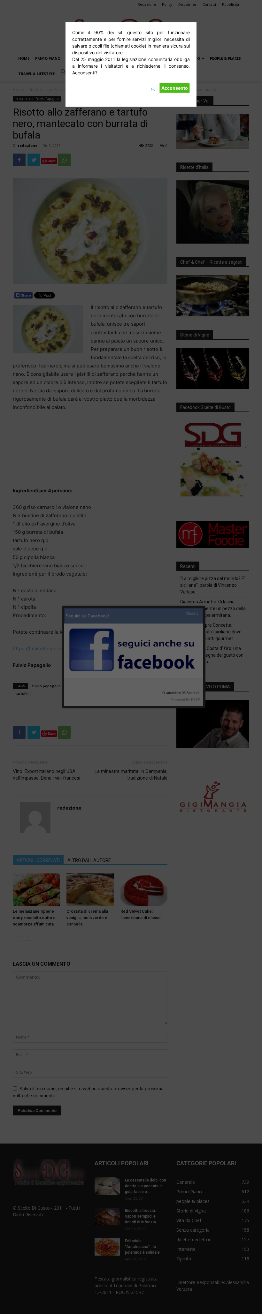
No (153, 89)
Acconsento (174, 88)
